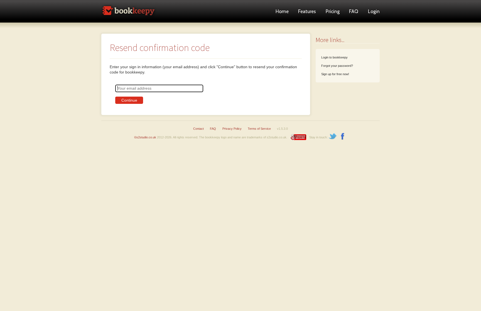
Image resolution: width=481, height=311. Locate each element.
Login (374, 11)
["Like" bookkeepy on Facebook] (342, 137)
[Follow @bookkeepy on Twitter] (332, 137)
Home (282, 11)
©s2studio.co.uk (145, 137)
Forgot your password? (337, 65)
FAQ (353, 11)
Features (307, 11)
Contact (198, 128)
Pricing (333, 11)
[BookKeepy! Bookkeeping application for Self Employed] (129, 21)
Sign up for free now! (335, 74)
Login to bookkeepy (334, 57)
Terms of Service (259, 128)
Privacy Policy (232, 128)
